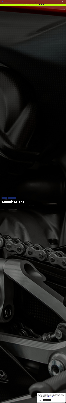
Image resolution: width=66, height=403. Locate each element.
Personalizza (40, 398)
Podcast (44, 2)
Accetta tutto (47, 400)
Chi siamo (22, 2)
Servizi (31, 2)
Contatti (40, 2)
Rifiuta (40, 400)
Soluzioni (27, 2)
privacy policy (50, 396)
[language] (63, 2)
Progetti (35, 2)
